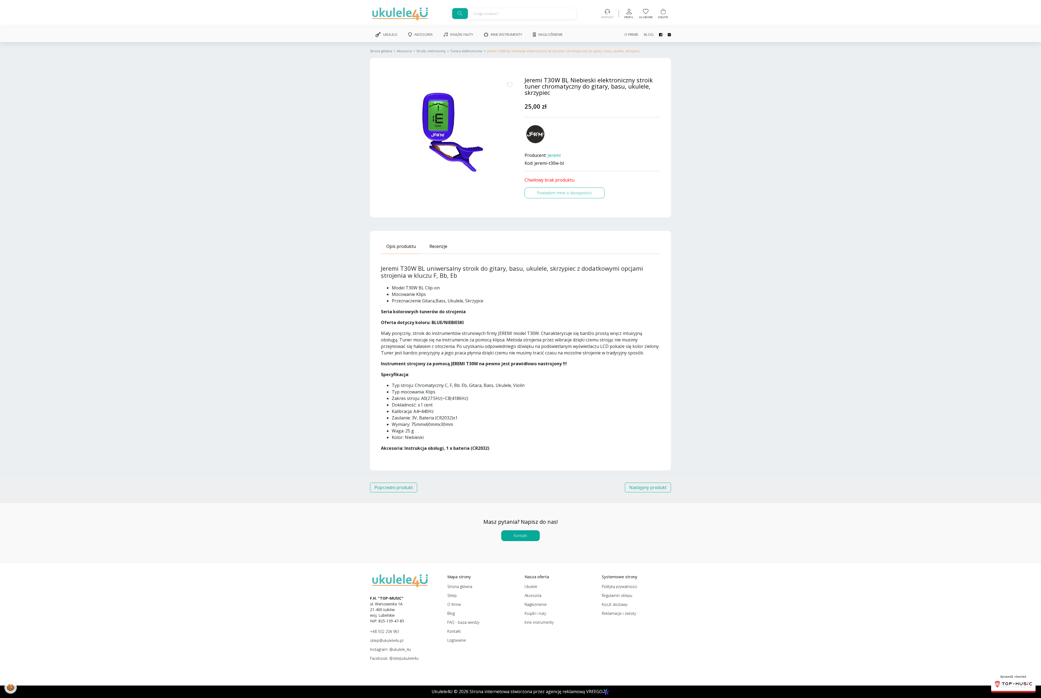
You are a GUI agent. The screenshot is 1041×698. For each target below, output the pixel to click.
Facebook (658, 34)
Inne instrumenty (506, 34)
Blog (649, 34)
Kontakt (520, 535)
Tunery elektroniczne (466, 51)
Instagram (666, 34)
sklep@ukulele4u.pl (386, 640)
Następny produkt (648, 487)
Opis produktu (401, 246)
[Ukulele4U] (400, 13)
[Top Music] (1013, 682)
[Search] (460, 13)
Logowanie (456, 640)
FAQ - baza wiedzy (463, 622)
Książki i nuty (461, 34)
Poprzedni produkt (393, 487)
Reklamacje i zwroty (619, 613)
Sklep (452, 595)
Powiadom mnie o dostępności (564, 192)
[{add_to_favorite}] (509, 84)
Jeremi (554, 155)
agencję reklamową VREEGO (574, 691)
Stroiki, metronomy (431, 51)
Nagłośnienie (550, 34)
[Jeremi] (535, 134)
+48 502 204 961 (385, 631)
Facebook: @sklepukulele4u (394, 658)
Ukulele (390, 34)
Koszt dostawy (614, 604)
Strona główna (381, 51)
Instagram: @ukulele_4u (390, 649)
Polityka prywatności (619, 586)
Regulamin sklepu (617, 595)
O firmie (631, 34)
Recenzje (438, 246)
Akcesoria (423, 34)
